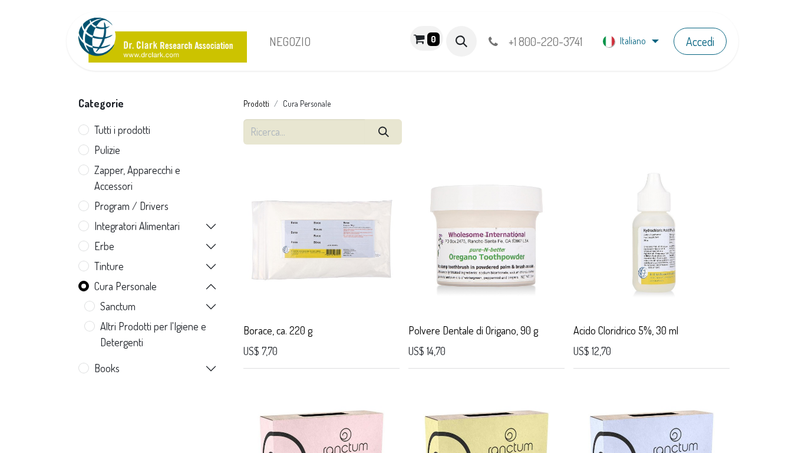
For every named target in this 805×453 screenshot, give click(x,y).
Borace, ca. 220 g (277, 330)
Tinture (109, 266)
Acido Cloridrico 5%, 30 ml (625, 330)
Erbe (104, 245)
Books (107, 368)
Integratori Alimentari (137, 225)
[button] (461, 41)
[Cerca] (383, 132)
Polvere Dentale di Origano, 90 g (473, 330)
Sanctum (118, 306)
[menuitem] (290, 41)
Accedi (700, 41)
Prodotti (256, 104)
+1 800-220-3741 (543, 41)
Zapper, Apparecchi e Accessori (137, 177)
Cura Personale (125, 286)
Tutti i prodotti (122, 129)
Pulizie (107, 149)
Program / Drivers (131, 205)
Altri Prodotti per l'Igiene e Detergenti (153, 334)
